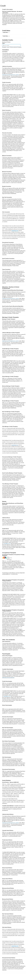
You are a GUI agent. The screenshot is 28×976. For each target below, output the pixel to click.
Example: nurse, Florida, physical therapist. (12, 47)
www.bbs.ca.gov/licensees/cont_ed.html (10, 74)
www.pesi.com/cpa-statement (8, 677)
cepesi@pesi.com (15, 230)
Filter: (4, 43)
